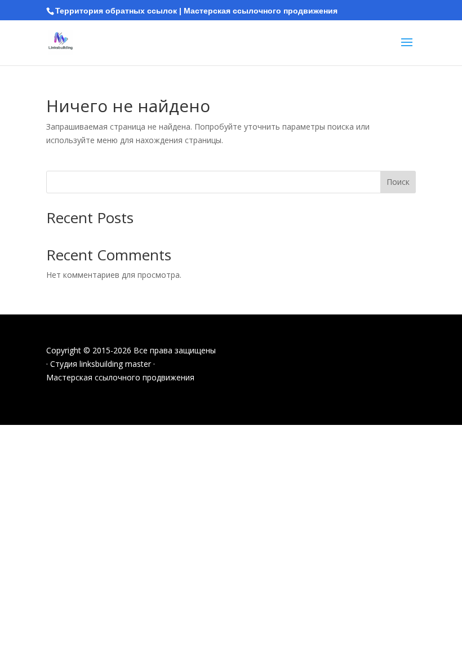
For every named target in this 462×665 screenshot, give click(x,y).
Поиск (398, 181)
